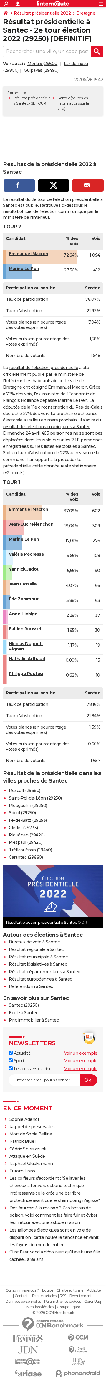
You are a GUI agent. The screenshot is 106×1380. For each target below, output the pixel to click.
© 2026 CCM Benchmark (53, 1313)
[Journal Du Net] (28, 1350)
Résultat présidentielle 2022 (42, 13)
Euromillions (22, 1171)
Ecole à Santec (23, 1012)
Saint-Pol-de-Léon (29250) (35, 798)
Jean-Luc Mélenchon (31, 524)
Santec (64, 98)
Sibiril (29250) (22, 812)
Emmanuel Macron (28, 253)
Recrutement (80, 1296)
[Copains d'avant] (28, 1361)
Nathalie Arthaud (27, 658)
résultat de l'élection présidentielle (43, 367)
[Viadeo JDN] (78, 1361)
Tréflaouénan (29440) (30, 850)
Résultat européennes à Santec (40, 979)
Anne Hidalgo (23, 613)
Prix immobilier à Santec (34, 1020)
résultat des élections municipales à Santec (46, 426)
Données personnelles (23, 1301)
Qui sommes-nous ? (22, 1290)
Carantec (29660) (26, 857)
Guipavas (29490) (41, 70)
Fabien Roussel (25, 628)
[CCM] (78, 1338)
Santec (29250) (24, 1005)
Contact (21, 1296)
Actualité (22, 1053)
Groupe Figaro (68, 1307)
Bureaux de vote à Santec (34, 942)
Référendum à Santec (31, 986)
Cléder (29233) (23, 827)
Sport (18, 1060)
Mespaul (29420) (25, 842)
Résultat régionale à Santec (36, 949)
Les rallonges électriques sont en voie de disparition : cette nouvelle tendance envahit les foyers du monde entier (54, 1237)
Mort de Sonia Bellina (30, 1134)
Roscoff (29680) (24, 790)
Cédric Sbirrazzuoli (27, 1149)
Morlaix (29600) (43, 63)
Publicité (94, 1290)
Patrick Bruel (22, 1141)
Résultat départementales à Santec (44, 971)
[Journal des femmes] (28, 1338)
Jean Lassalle (23, 584)
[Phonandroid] (78, 1373)
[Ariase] (28, 1373)
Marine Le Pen (24, 268)
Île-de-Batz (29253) (28, 820)
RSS (63, 1296)
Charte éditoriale (70, 1290)
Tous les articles (44, 1296)
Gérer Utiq (92, 1301)
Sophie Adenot (24, 1119)
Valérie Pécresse (26, 554)
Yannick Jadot (24, 569)
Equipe (47, 1290)
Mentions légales (40, 1307)
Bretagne (85, 13)
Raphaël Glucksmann (31, 1163)
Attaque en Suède (27, 1156)
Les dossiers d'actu (31, 1068)
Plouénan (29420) (26, 835)
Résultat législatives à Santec (38, 964)
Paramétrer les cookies (62, 1301)
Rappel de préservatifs (32, 1126)
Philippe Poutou (26, 673)
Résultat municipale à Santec (38, 956)
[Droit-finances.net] (78, 1350)
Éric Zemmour (23, 599)
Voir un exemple (80, 1053)
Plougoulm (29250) (28, 805)
